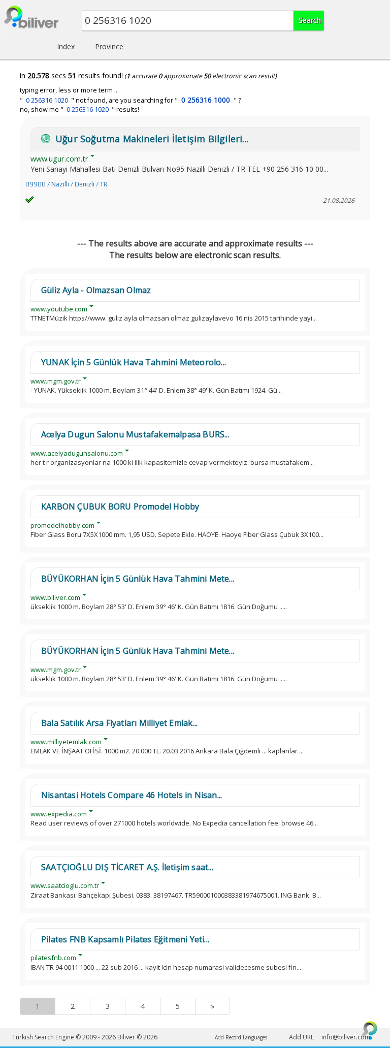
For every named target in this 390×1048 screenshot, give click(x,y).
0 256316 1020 (47, 100)
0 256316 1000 (205, 100)
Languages (255, 1037)
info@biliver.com (345, 1037)
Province (109, 46)
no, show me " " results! (79, 109)
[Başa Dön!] (370, 1030)
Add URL (301, 1037)
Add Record (228, 1037)
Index (66, 46)
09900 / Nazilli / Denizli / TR (66, 184)
